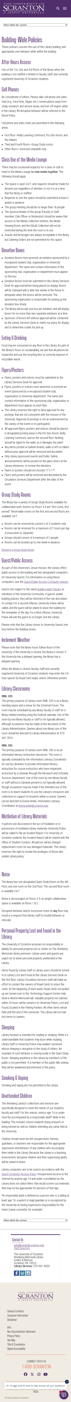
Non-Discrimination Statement (21, 1331)
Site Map (11, 1340)
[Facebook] (25, 1374)
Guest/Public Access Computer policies (46, 582)
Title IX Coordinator (16, 1344)
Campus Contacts (15, 1311)
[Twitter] (32, 1374)
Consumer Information (17, 1315)
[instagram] (39, 1374)
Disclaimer (12, 1319)
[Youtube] (45, 1374)
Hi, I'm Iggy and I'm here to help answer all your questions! (35, 1385)
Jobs (9, 1327)
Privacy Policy (13, 1336)
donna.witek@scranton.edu (33, 805)
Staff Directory (22, 1248)
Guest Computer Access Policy (19, 1174)
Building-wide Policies (49, 589)
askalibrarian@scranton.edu (29, 1245)
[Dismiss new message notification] (67, 1382)
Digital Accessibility (16, 1348)
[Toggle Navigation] (64, 8)
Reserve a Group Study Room (18, 550)
